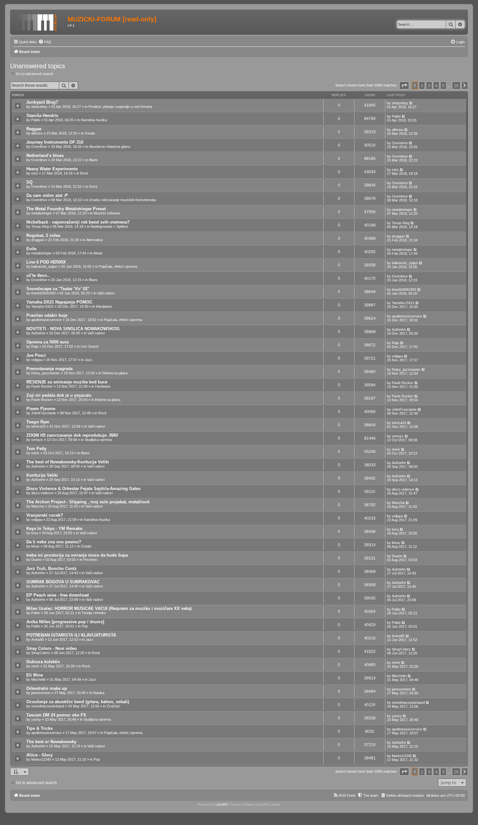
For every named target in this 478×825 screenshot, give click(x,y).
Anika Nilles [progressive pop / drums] (65, 621)
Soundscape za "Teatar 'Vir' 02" (57, 288)
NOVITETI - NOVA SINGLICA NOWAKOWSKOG (73, 328)
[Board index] (40, 21)
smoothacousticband (47, 706)
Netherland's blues (45, 155)
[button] (404, 85)
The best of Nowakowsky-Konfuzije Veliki (67, 461)
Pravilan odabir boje (46, 315)
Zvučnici (113, 706)
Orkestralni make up (46, 688)
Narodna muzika (94, 120)
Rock (84, 173)
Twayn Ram (37, 421)
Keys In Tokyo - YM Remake (54, 528)
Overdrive (39, 146)
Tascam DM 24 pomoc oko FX (56, 715)
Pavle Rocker (42, 386)
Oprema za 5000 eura (47, 342)
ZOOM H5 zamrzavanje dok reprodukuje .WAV (72, 435)
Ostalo (90, 133)
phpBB (222, 804)
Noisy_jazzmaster (45, 373)
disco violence (42, 493)
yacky (36, 719)
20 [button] (456, 85)
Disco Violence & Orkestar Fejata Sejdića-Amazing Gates (83, 488)
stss (34, 173)
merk (35, 453)
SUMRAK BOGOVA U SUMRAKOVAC (63, 581)
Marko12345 (41, 759)
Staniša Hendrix (42, 115)
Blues (93, 160)
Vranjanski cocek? (44, 515)
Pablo (35, 120)
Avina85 (37, 639)
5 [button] (443, 85)
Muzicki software (107, 213)
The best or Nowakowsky (51, 741)
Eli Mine (34, 675)
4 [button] (436, 85)
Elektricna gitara (114, 373)
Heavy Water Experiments (52, 168)
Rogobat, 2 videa (43, 235)
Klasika (98, 693)
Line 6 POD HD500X (46, 262)
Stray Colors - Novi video (51, 648)
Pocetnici (90, 559)
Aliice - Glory (39, 755)
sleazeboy (39, 107)
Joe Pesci (36, 355)
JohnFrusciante (43, 413)
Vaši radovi (105, 293)
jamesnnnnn (40, 693)
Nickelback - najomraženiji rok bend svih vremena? (78, 222)
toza (34, 533)
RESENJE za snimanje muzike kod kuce (66, 382)
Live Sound (89, 346)
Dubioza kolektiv (43, 661)
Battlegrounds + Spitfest (109, 226)
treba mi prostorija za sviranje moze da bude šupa (77, 555)
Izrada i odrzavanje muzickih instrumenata (122, 200)
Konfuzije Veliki (42, 475)
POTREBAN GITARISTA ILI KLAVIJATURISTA (71, 635)
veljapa (36, 360)
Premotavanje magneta (49, 368)
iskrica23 (38, 426)
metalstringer (41, 213)
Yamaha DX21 (42, 306)
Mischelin (38, 679)
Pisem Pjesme (40, 408)
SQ (29, 182)
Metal (98, 253)
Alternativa (94, 240)
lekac (35, 546)
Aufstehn (38, 333)
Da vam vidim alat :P (47, 195)
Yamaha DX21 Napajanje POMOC (59, 302)
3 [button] (429, 85)
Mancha (37, 506)
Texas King (40, 226)
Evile (31, 248)
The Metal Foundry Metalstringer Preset (66, 208)
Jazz (88, 360)
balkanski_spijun (44, 266)
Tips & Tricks (39, 728)
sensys (37, 440)
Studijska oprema (98, 440)
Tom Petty (36, 448)
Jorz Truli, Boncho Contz (51, 568)
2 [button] (422, 85)
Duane (36, 559)
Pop (85, 626)
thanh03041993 (43, 293)
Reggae (33, 128)
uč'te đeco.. (37, 275)
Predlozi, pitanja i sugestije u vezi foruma (120, 107)
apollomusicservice (46, 320)
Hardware (103, 386)
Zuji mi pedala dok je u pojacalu (58, 395)
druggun (37, 240)
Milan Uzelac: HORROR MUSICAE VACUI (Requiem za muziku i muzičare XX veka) (109, 608)
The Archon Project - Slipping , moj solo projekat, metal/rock (88, 501)
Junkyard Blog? (42, 102)
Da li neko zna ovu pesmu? (53, 541)
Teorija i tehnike (94, 613)
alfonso (37, 133)
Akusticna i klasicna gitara (109, 146)
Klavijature (104, 306)
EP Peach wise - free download (57, 595)
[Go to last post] (411, 103)
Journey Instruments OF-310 (54, 142)
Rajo (34, 346)
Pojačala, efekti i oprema (118, 266)
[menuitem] (44, 42)
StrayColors (40, 653)
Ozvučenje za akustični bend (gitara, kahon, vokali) (77, 701)
